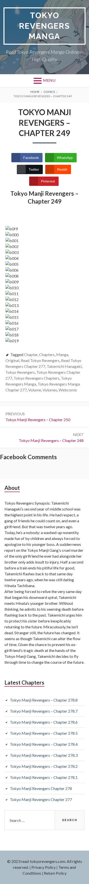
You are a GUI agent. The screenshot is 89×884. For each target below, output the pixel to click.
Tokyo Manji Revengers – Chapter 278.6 (44, 722)
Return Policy (55, 873)
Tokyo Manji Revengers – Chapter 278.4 (44, 744)
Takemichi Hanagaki (64, 366)
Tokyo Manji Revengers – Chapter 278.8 (44, 700)
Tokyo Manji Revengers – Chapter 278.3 (44, 755)
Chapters (47, 354)
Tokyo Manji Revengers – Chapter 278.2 (44, 766)
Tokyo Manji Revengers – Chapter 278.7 (44, 711)
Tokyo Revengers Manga (44, 26)
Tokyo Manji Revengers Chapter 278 (41, 788)
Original (12, 360)
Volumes (50, 389)
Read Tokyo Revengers (40, 360)
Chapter (31, 354)
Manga (62, 354)
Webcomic (68, 389)
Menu (49, 80)
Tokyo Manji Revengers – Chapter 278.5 (44, 733)
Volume (34, 389)
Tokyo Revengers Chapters (36, 378)
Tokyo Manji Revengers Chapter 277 (41, 799)
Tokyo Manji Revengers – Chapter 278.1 (44, 777)
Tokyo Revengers (20, 372)
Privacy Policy (43, 867)
